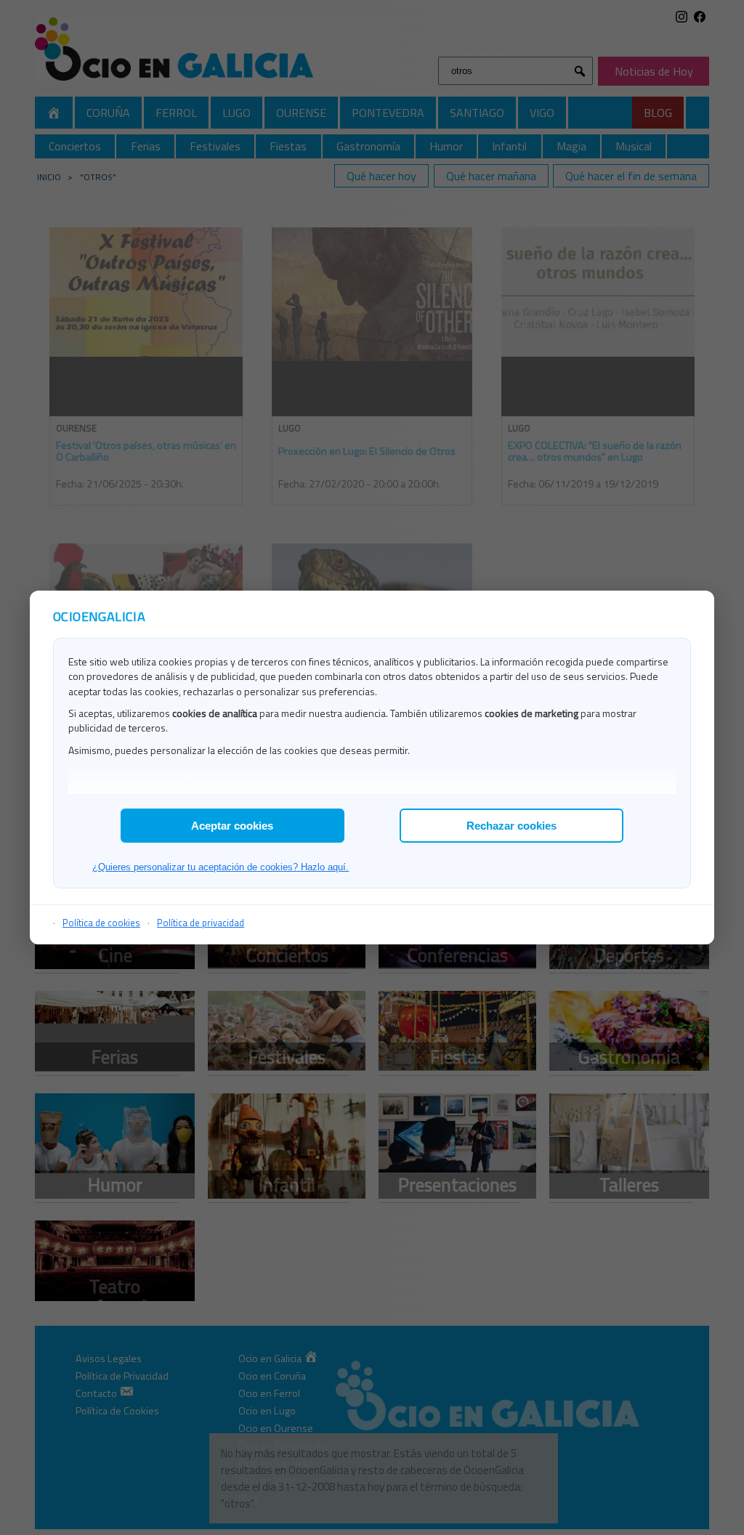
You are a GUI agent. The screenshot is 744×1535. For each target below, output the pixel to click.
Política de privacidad (200, 922)
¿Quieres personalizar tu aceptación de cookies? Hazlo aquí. (220, 867)
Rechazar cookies (511, 825)
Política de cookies (101, 922)
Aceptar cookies (232, 825)
